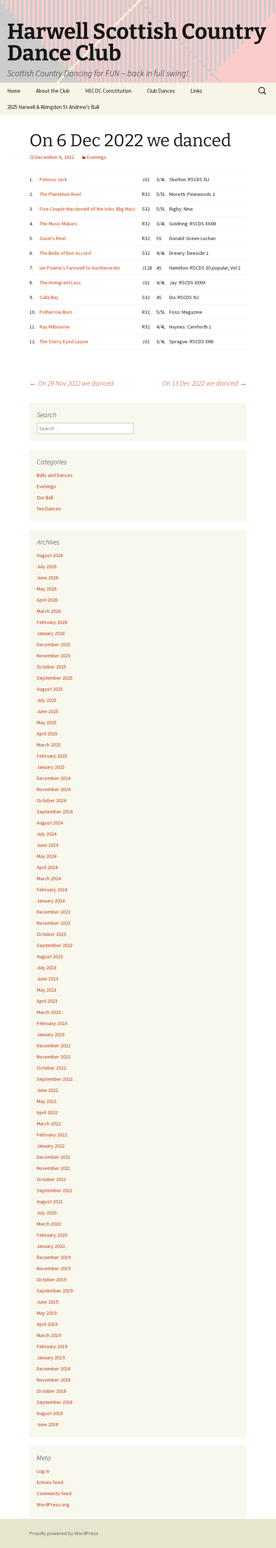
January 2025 (51, 767)
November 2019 (53, 1268)
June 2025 (47, 711)
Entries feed (50, 1482)
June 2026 (47, 577)
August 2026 (50, 555)
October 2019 (51, 1279)
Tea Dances (49, 508)
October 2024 (51, 800)
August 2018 (50, 1413)
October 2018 (51, 1391)
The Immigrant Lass (60, 282)
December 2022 (53, 1045)
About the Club (53, 90)
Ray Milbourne (55, 326)
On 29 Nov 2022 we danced (71, 382)
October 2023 (51, 934)
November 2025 (53, 655)
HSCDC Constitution (108, 90)
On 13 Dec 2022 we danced (204, 382)
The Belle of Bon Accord (65, 253)
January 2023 (51, 1034)
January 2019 (51, 1357)
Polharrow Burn (56, 312)
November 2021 (53, 1168)
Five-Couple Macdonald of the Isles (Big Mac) (87, 209)
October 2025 (51, 666)
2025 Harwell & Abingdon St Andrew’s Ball (53, 107)
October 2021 (51, 1179)
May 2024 (46, 856)
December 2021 (53, 1157)
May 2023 (46, 990)
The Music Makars (58, 223)
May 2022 (46, 1101)
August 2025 (50, 689)
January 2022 (51, 1146)
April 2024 (47, 867)
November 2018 (53, 1380)
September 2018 (55, 1402)
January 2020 (51, 1246)
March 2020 (49, 1224)
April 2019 (47, 1324)
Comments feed (54, 1493)
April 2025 (47, 733)
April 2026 (47, 600)
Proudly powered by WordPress (63, 1533)
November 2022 (53, 1056)
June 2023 (47, 978)
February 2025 (52, 756)
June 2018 (47, 1424)
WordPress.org (53, 1504)
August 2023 (50, 956)
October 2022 (51, 1068)
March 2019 (49, 1335)
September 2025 (55, 678)
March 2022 (49, 1123)
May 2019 (46, 1313)
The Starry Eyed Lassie (64, 341)
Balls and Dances (55, 475)
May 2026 (46, 588)
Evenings (96, 157)
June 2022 (47, 1090)
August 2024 (50, 822)
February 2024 (52, 889)
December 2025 (53, 644)
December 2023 (53, 912)
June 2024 (47, 845)
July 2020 (46, 1212)
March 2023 (49, 1012)
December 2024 (53, 778)
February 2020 (52, 1235)
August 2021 (50, 1201)
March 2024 (49, 878)
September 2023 (55, 945)
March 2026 (49, 611)
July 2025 (46, 700)
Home (13, 90)
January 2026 (51, 633)
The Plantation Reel (60, 194)
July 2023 (46, 967)
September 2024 (55, 811)
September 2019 (55, 1290)
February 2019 (52, 1346)
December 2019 (53, 1257)
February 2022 (52, 1134)
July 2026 (46, 566)
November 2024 (53, 789)
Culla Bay (49, 297)
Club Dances (161, 90)
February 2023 (52, 1023)
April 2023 (47, 1001)
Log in (43, 1471)
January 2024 (51, 900)
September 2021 (55, 1190)
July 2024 (46, 834)
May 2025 (46, 722)
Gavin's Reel (53, 238)
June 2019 (47, 1302)
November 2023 (53, 923)
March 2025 (49, 744)
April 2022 (47, 1112)
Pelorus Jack (53, 179)
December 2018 (53, 1368)
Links (196, 90)
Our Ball (45, 497)
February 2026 (52, 622)
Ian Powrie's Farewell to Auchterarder (80, 268)
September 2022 (55, 1079)
